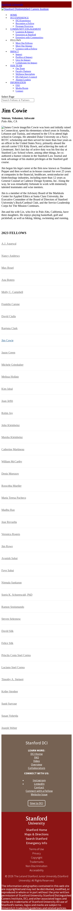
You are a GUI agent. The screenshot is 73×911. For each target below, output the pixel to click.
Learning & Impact (25, 31)
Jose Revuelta (9, 522)
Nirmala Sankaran (11, 582)
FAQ (18, 85)
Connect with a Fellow (26, 48)
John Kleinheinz (10, 425)
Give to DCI (36, 803)
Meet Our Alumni (24, 46)
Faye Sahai (7, 570)
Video (36, 761)
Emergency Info (36, 843)
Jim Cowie (7, 340)
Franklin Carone (10, 304)
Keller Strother (9, 691)
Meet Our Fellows (24, 43)
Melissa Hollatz (10, 376)
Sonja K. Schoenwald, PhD (16, 594)
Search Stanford (36, 839)
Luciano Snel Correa (13, 667)
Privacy (36, 853)
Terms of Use (36, 849)
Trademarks (36, 861)
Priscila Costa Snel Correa (16, 655)
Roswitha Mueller (11, 485)
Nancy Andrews (10, 255)
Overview (36, 764)
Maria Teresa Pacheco (13, 497)
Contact (19, 91)
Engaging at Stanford (26, 34)
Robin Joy (7, 413)
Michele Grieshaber (12, 364)
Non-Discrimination (36, 866)
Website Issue (39, 794)
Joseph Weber (9, 727)
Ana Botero (8, 279)
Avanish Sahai (9, 558)
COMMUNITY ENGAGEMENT (25, 29)
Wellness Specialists (25, 74)
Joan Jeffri (7, 400)
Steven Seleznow (11, 618)
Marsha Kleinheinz (12, 437)
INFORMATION (18, 82)
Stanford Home (36, 830)
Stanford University (12, 4)
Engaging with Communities (29, 37)
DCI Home (36, 754)
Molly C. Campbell (12, 292)
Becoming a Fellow (25, 23)
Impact (19, 54)
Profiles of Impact (24, 57)
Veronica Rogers (10, 534)
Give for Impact (23, 60)
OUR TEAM (16, 65)
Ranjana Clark (9, 328)
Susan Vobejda (9, 715)
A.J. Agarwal (8, 243)
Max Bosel (7, 267)
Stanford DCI (37, 742)
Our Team (20, 68)
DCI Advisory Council (26, 76)
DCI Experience (23, 20)
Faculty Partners (23, 71)
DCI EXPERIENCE (19, 17)
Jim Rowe (7, 546)
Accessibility (37, 870)
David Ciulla (8, 316)
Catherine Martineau (12, 449)
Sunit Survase (9, 703)
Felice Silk (7, 643)
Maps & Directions (36, 834)
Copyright (36, 857)
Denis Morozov (10, 473)
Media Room (22, 88)
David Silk (7, 630)
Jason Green (8, 352)
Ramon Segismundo (12, 606)
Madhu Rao (8, 509)
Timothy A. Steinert (12, 679)
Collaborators (36, 768)
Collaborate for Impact (26, 62)
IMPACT (14, 51)
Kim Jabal (7, 388)
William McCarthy (11, 461)
